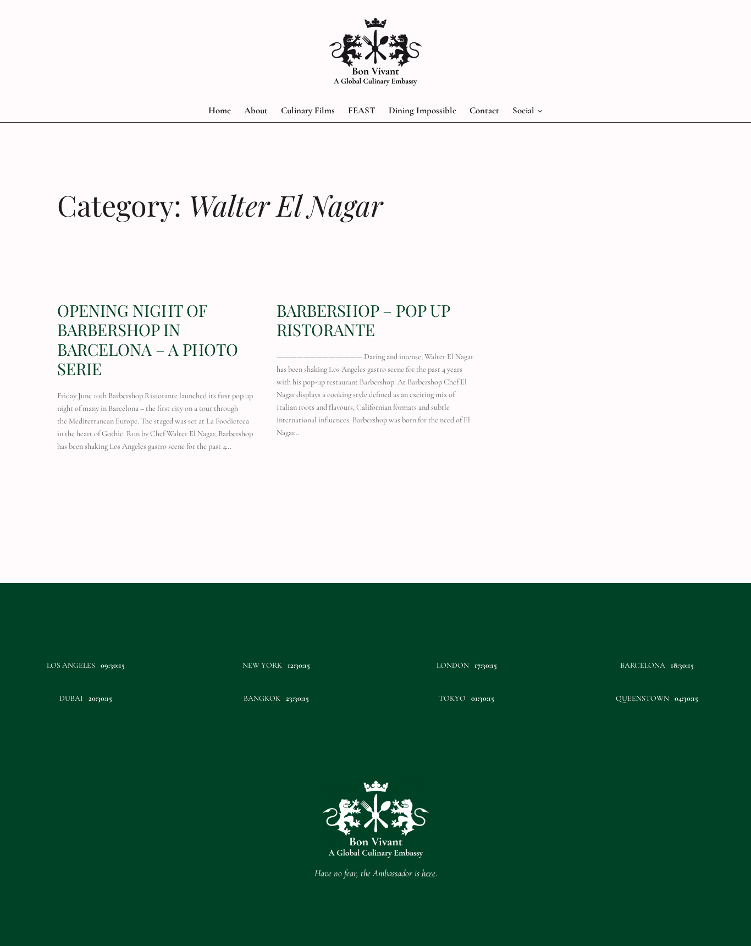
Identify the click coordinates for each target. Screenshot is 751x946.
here (428, 873)
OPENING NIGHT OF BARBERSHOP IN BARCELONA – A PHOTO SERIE (147, 339)
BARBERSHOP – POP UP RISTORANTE (363, 319)
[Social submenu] (540, 110)
